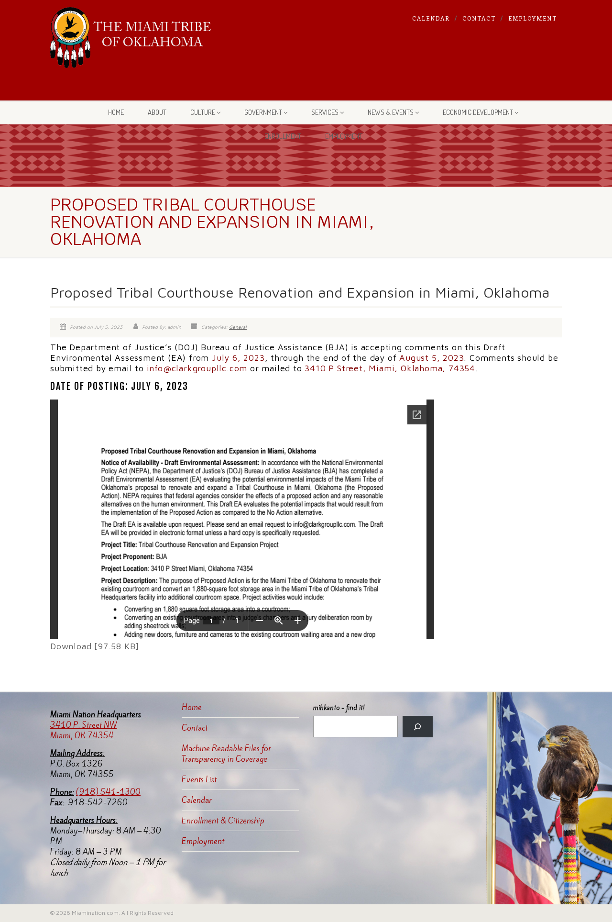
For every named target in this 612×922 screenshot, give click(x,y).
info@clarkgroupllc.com (197, 368)
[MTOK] (130, 37)
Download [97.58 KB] (94, 646)
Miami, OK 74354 (82, 735)
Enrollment (282, 136)
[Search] (418, 726)
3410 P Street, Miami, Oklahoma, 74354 (390, 368)
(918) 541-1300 (108, 792)
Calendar (431, 18)
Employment (532, 18)
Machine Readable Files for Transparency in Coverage (226, 753)
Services (325, 112)
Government (263, 112)
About (157, 112)
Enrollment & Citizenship (223, 820)
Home (116, 112)
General (238, 327)
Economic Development (478, 112)
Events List (199, 779)
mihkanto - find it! (339, 707)
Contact (479, 18)
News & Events (391, 112)
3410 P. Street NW (83, 725)
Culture (202, 112)
